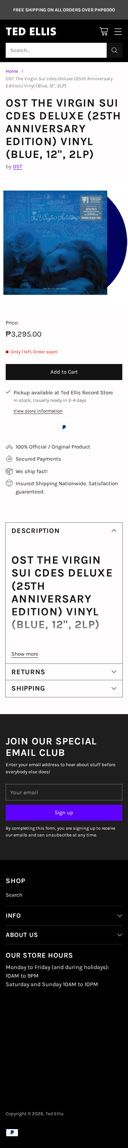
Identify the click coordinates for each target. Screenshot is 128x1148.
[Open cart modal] (103, 31)
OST (17, 166)
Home (12, 71)
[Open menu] (118, 31)
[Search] (114, 50)
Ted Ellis (55, 1113)
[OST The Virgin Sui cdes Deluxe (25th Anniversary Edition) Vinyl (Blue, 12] (64, 243)
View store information (38, 411)
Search (14, 895)
